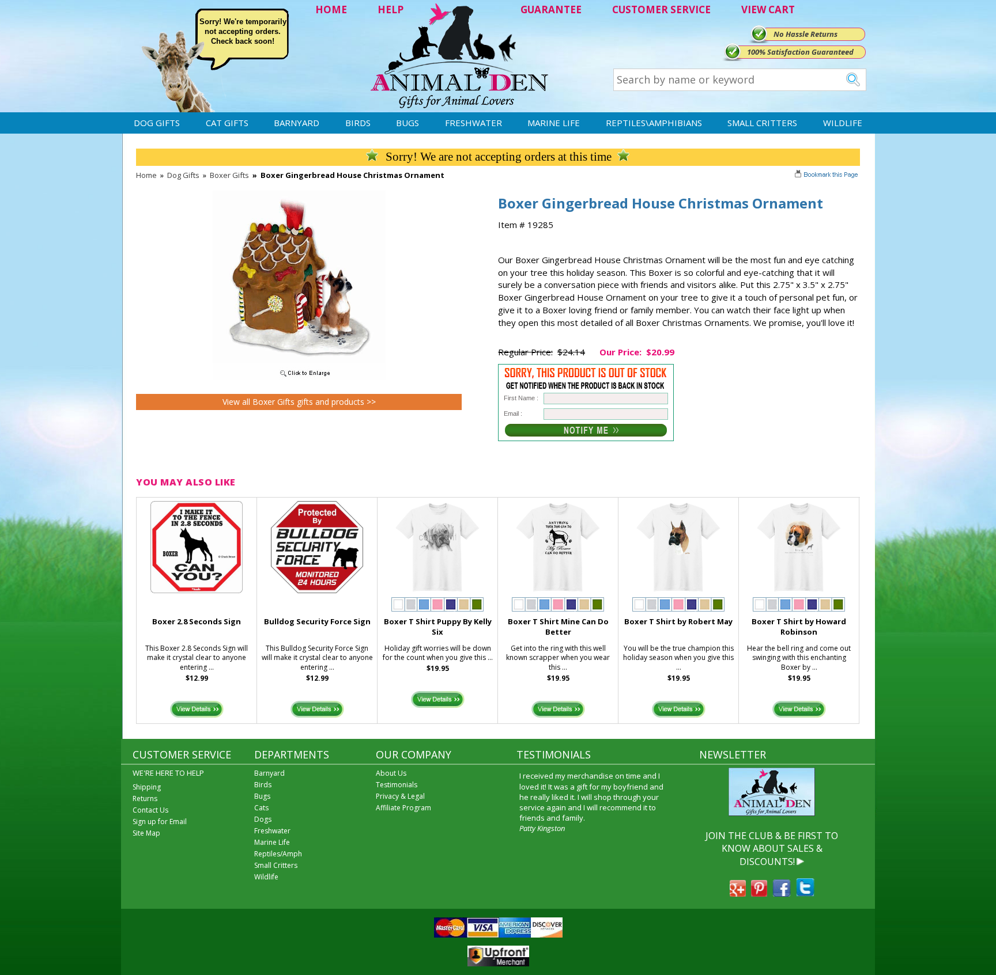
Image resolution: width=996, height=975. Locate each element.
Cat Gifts (227, 122)
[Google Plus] (738, 893)
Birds (358, 122)
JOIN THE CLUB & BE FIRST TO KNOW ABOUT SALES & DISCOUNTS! (771, 848)
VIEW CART (768, 9)
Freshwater (473, 122)
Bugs (407, 122)
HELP (390, 9)
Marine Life (553, 122)
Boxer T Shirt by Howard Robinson (799, 627)
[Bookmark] (827, 175)
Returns (145, 798)
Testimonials (396, 785)
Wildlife (842, 122)
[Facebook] (782, 893)
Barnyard (296, 122)
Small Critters (762, 122)
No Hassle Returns (805, 34)
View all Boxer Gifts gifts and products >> (299, 401)
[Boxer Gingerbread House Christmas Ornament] (299, 377)
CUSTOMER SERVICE (661, 9)
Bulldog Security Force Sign (317, 621)
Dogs (262, 819)
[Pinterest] (759, 893)
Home (146, 175)
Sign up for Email (160, 821)
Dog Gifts (157, 122)
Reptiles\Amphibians (654, 122)
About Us (391, 773)
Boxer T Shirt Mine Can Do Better (558, 627)
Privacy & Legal (400, 796)
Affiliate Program (403, 808)
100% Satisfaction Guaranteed (800, 52)
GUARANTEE (551, 9)
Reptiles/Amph (278, 854)
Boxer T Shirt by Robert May (678, 621)
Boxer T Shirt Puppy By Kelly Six (438, 627)
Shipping (147, 787)
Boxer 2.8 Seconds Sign (196, 621)
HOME (331, 9)
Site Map (146, 833)
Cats (261, 808)
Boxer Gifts (229, 175)
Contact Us (150, 810)
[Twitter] (805, 893)
